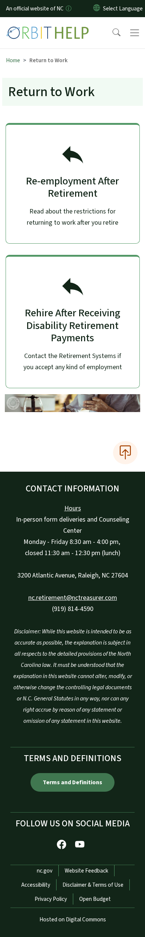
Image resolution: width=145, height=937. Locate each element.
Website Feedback (86, 871)
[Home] (48, 26)
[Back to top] (125, 452)
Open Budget (95, 899)
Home (13, 60)
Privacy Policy (51, 899)
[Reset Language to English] (96, 8)
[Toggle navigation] (134, 33)
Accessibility (35, 885)
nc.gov (44, 871)
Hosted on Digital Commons (72, 919)
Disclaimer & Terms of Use (92, 885)
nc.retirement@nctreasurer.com (72, 597)
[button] (111, 33)
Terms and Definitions (72, 782)
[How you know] (68, 8)
